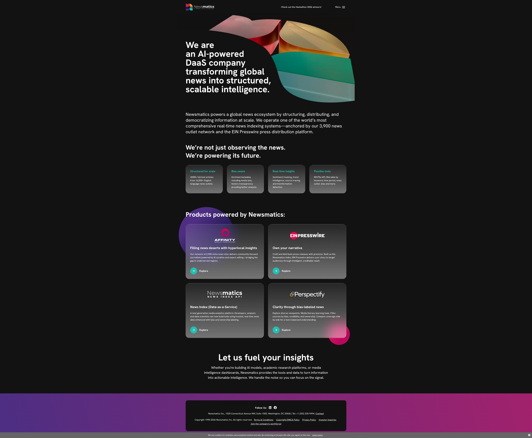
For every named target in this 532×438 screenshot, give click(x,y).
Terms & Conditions (263, 419)
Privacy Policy (309, 419)
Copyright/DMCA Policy (288, 419)
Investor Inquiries (327, 419)
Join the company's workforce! (266, 423)
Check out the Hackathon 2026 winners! (301, 7)
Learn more (317, 435)
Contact (320, 413)
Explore (203, 270)
